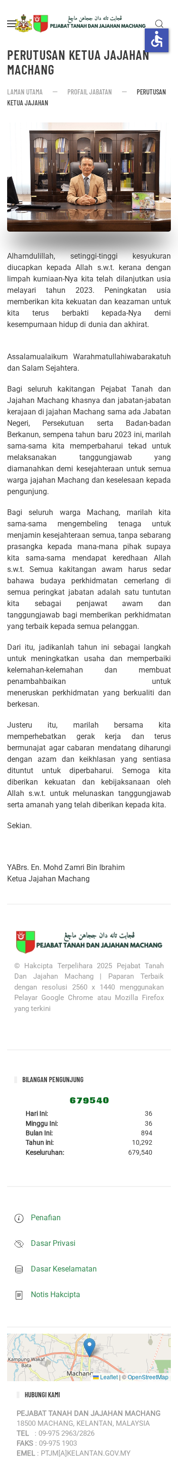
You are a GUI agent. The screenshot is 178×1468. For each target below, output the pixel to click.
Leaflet (108, 1377)
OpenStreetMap (148, 1377)
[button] (12, 23)
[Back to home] (80, 23)
